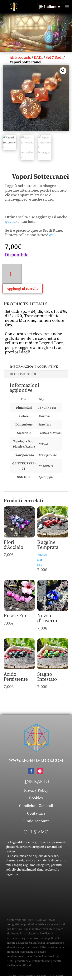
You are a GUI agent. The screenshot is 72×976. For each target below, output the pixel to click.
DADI (38, 57)
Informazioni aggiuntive (34, 366)
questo (11, 221)
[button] (63, 70)
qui (52, 234)
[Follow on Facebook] (31, 771)
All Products (20, 57)
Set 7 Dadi (54, 57)
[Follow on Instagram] (40, 771)
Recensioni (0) (23, 374)
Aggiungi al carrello (23, 288)
